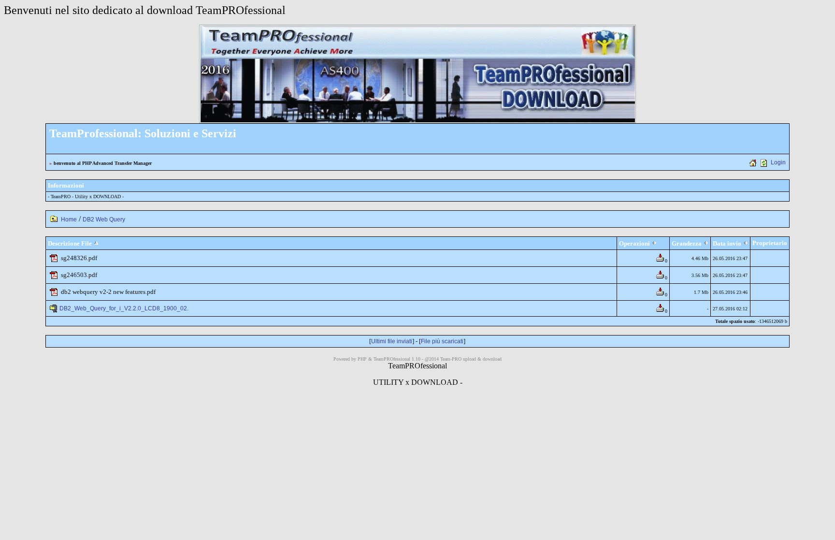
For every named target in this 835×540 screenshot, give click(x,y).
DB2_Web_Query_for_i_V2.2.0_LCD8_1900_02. (123, 308)
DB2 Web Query (104, 219)
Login (778, 162)
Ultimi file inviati (391, 341)
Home (69, 219)
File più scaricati (442, 341)
